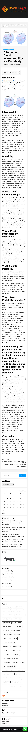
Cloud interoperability (8, 81)
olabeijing (4, 723)
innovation (15, 662)
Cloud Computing (8, 49)
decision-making (7, 638)
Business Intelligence (8, 615)
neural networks (7, 670)
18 (7, 504)
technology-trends (16, 682)
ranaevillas (5, 705)
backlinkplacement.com (8, 713)
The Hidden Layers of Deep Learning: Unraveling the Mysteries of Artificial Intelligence (12, 522)
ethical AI (12, 650)
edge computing (7, 646)
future (18, 650)
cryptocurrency (17, 619)
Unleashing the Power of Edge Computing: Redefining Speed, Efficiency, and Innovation (13, 529)
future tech (6, 654)
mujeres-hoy (5, 703)
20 (14, 504)
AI (3, 607)
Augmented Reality (7, 571)
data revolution (17, 626)
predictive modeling (19, 670)
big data (13, 611)
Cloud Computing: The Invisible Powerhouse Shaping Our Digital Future (13, 535)
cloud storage (7, 619)
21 (17, 504)
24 (4, 507)
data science (6, 630)
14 (17, 501)
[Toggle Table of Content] (17, 72)
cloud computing (20, 615)
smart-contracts (7, 678)
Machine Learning (7, 586)
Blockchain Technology (8, 577)
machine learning (11, 666)
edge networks (17, 646)
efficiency (5, 650)
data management (16, 622)
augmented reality (17, 607)
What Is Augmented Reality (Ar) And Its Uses (15, 464)
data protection (7, 626)
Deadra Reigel (9, 64)
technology (6, 682)
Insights (22, 662)
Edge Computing (6, 583)
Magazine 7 (15, 729)
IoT (4, 666)
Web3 (21, 686)
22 (20, 504)
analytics (8, 607)
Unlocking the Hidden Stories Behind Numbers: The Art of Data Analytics (12, 545)
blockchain (20, 611)
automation (6, 611)
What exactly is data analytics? (13, 460)
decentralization (7, 634)
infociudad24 (5, 721)
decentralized (17, 634)
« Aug (3, 513)
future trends (14, 654)
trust (4, 686)
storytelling (17, 678)
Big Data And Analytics (8, 574)
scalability (18, 674)
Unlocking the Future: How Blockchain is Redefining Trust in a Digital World (13, 540)
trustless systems (13, 686)
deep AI (15, 638)
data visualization (15, 630)
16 (24, 501)
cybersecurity (6, 622)
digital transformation (9, 642)
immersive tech (6, 662)
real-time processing (8, 674)
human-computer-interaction (10, 658)
